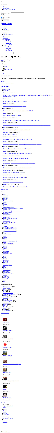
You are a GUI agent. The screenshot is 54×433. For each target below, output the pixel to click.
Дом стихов (6, 23)
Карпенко (5, 92)
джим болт (6, 223)
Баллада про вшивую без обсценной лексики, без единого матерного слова (21, 120)
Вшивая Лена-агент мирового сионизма (13, 208)
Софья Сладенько (7, 265)
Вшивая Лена (6, 205)
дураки (5, 226)
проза (4, 255)
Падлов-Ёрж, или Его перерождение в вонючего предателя (17, 139)
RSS (12, 83)
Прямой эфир (5, 86)
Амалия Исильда (7, 310)
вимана (5, 64)
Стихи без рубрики (8, 338)
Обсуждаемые (6, 39)
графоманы (6, 213)
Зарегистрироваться (8, 34)
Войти (4, 6)
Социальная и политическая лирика (12, 364)
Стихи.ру (5, 268)
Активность (6, 30)
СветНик (5, 103)
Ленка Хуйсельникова (8, 244)
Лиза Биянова (6, 303)
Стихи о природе (7, 355)
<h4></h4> (5, 195)
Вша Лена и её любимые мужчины (11, 115)
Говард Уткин (8, 69)
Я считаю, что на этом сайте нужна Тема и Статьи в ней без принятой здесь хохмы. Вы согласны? (26, 125)
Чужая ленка (6, 277)
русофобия (6, 260)
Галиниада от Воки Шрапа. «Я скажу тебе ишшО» (15, 186)
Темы (4, 28)
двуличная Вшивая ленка (9, 222)
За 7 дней (8, 41)
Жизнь (5, 237)
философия (6, 271)
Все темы (3, 402)
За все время (9, 44)
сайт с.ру (5, 262)
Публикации (6, 90)
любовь (5, 248)
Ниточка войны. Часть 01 (9, 134)
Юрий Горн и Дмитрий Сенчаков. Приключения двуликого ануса (19, 163)
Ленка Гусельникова (8, 243)
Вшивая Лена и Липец (8, 207)
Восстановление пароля (9, 9)
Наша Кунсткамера (8, 330)
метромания (6, 251)
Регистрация (6, 8)
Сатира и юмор (7, 372)
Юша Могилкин (7, 170)
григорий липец (7, 214)
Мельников (6, 249)
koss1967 (5, 289)
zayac (4, 309)
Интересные (6, 36)
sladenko (5, 308)
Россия (5, 258)
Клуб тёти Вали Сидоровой (10, 241)
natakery (5, 184)
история (5, 239)
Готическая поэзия (7, 212)
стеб (4, 266)
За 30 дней (8, 43)
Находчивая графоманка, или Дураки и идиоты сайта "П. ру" (18, 110)
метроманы (6, 252)
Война (4, 202)
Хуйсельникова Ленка (8, 273)
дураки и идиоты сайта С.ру (10, 229)
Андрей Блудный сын (8, 296)
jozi (4, 305)
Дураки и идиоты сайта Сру (10, 231)
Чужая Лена (6, 276)
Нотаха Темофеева (7, 253)
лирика (5, 247)
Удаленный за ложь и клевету (10, 294)
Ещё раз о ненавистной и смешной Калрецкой (14, 106)
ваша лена (5, 198)
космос (5, 66)
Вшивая (5, 204)
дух (4, 232)
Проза (2, 60)
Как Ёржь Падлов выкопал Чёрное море (13, 182)
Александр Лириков (8, 301)
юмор (4, 280)
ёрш (4, 281)
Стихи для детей (7, 397)
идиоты (5, 238)
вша (4, 203)
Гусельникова (6, 221)
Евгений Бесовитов (8, 293)
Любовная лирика (7, 347)
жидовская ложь (7, 234)
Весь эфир (3, 189)
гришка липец (6, 217)
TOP (4, 45)
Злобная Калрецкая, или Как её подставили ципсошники (17, 153)
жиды (4, 236)
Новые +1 (5, 38)
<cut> (4, 194)
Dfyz (4, 290)
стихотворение (6, 270)
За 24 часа (8, 40)
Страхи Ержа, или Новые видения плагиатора (14, 177)
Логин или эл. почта (5, 13)
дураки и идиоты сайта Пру (10, 228)
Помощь (5, 422)
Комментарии (6, 89)
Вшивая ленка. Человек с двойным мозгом (13, 172)
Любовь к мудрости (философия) (11, 380)
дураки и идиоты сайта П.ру (10, 227)
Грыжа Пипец (6, 219)
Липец (5, 246)
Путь (4, 257)
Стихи (4, 267)
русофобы (5, 261)
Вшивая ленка (6, 209)
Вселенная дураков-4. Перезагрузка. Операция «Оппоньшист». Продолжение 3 (22, 144)
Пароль (2, 14)
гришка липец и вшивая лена (10, 218)
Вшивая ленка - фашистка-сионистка (12, 211)
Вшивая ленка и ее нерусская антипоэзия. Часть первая (16, 167)
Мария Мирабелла (7, 300)
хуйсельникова (6, 272)
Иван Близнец (6, 306)
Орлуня (5, 299)
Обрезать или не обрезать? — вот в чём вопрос (14, 101)
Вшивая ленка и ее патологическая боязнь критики (15, 158)
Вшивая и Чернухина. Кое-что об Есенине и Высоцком (16, 148)
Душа (4, 233)
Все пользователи (5, 313)
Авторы (5, 29)
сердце (5, 263)
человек (5, 275)
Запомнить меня (6, 17)
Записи (5, 27)
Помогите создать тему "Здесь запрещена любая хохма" (16, 129)
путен (4, 256)
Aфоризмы (6, 322)
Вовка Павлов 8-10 (8, 200)
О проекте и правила (8, 418)
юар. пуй (5, 278)
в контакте (5, 197)
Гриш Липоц (6, 216)
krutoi (4, 98)
